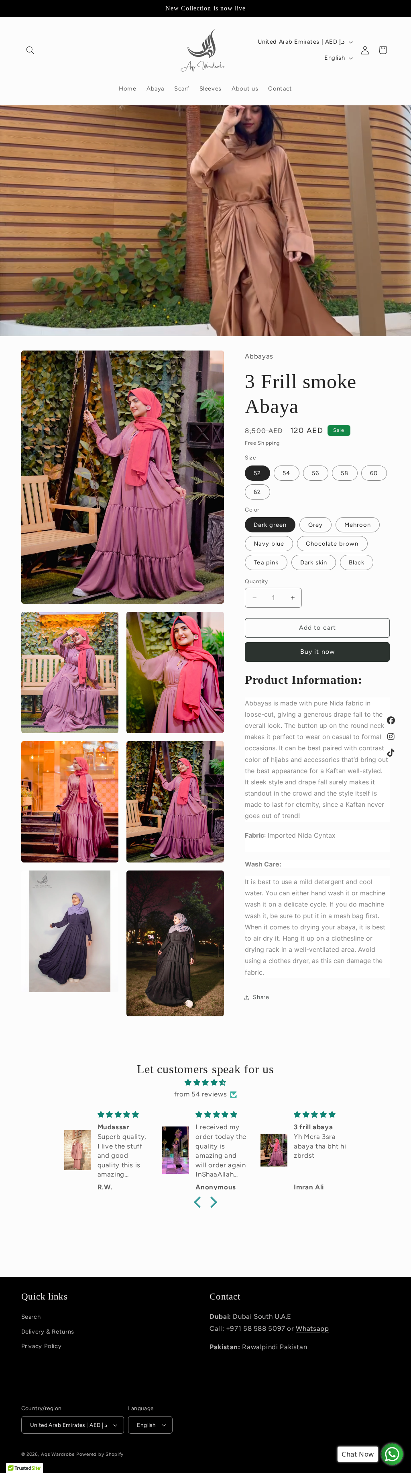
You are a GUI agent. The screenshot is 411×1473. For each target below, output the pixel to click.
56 (315, 473)
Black (356, 562)
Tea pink (266, 562)
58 (344, 473)
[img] (205, 1083)
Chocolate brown (332, 543)
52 (257, 473)
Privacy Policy (41, 1346)
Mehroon (357, 524)
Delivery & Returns (47, 1331)
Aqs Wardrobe (58, 1454)
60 (374, 473)
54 (286, 473)
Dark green (270, 524)
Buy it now (317, 651)
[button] (30, 50)
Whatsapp (312, 1328)
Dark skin (313, 562)
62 (257, 492)
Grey (315, 524)
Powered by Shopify (100, 1454)
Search (31, 1316)
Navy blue (269, 543)
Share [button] (261, 997)
